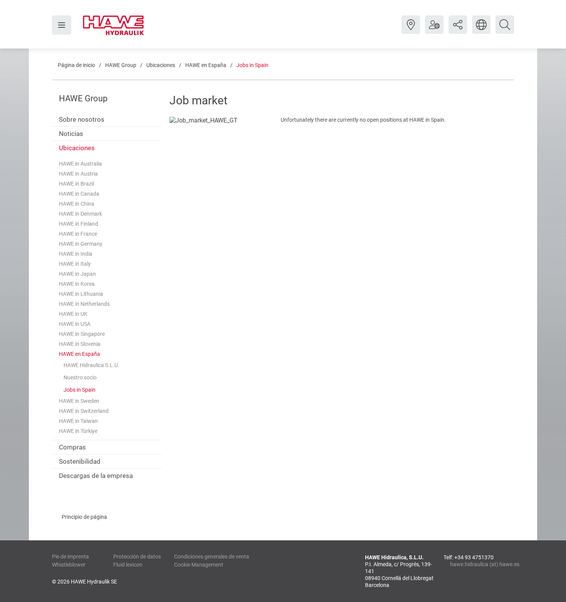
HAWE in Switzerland (84, 411)
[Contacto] (411, 30)
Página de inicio (76, 65)
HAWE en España (205, 65)
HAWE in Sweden (79, 401)
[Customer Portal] (434, 30)
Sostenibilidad (79, 461)
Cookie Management (198, 564)
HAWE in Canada (79, 194)
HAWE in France (78, 234)
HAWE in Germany (80, 244)
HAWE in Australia (80, 164)
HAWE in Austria (78, 174)
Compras (72, 447)
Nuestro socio (80, 377)
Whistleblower (68, 564)
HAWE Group (120, 65)
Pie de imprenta (70, 556)
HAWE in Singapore (82, 334)
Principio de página (84, 517)
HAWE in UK (73, 314)
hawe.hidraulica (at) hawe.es (482, 564)
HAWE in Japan (77, 274)
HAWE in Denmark (80, 214)
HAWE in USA (74, 324)
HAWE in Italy (75, 264)
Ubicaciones (160, 65)
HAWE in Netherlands (84, 304)
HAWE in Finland (78, 224)
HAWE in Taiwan (78, 421)
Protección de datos (137, 556)
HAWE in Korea (77, 284)
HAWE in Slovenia (79, 344)
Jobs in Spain (252, 65)
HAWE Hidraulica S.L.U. (91, 365)
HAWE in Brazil (76, 184)
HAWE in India (75, 254)
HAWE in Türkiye (78, 431)
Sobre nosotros (81, 119)
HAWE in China (76, 204)
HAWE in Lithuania (81, 294)
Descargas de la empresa (96, 476)
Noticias (71, 134)
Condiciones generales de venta (211, 556)
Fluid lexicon (127, 564)
